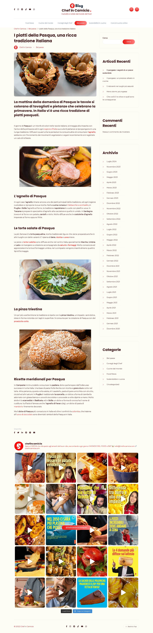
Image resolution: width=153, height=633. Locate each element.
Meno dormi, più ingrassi (117, 91)
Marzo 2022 (112, 250)
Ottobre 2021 (112, 276)
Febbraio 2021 (113, 318)
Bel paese (80, 23)
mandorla (18, 407)
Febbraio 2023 (113, 193)
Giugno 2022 (112, 235)
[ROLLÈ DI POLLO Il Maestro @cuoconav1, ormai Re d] (61, 593)
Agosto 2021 (112, 287)
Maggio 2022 (112, 240)
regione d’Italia (50, 129)
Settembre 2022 (113, 219)
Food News (30, 23)
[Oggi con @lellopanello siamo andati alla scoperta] (30, 561)
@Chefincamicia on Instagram (76, 527)
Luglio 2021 (111, 292)
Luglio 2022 (111, 229)
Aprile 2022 (111, 245)
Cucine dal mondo (46, 23)
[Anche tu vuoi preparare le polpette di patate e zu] (61, 468)
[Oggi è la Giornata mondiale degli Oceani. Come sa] (61, 530)
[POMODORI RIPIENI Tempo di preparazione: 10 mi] (92, 561)
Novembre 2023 (113, 167)
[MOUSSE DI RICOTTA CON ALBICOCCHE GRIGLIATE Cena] (30, 499)
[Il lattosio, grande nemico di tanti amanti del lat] (123, 561)
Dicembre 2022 (113, 203)
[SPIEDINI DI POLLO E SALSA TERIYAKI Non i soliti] (61, 561)
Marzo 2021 (111, 313)
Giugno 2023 (112, 172)
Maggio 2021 (112, 302)
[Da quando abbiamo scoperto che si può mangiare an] (123, 530)
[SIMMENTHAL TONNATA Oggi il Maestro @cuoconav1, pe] (30, 593)
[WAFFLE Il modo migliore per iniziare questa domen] (92, 468)
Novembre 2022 (113, 208)
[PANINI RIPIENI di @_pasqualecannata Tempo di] (92, 530)
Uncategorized (113, 384)
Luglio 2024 (111, 161)
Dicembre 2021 (113, 266)
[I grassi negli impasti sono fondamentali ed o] (123, 499)
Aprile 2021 (111, 308)
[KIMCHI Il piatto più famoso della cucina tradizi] (30, 468)
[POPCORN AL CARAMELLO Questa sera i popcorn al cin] (123, 468)
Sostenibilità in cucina (97, 23)
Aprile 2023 (111, 182)
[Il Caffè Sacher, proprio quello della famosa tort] (92, 593)
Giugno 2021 (112, 297)
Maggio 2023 (112, 177)
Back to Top (132, 626)
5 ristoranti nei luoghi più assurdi (120, 86)
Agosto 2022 (112, 224)
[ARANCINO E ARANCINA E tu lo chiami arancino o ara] (61, 499)
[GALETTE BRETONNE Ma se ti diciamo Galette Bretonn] (30, 530)
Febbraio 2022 (113, 255)
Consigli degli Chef (65, 23)
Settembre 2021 (113, 282)
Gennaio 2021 (112, 323)
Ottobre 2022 (112, 214)
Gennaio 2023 (112, 198)
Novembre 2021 (113, 271)
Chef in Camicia (76, 10)
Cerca (105, 38)
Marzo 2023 (112, 188)
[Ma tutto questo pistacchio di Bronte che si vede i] (92, 499)
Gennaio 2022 (112, 261)
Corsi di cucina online (119, 23)
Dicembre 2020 (113, 329)
